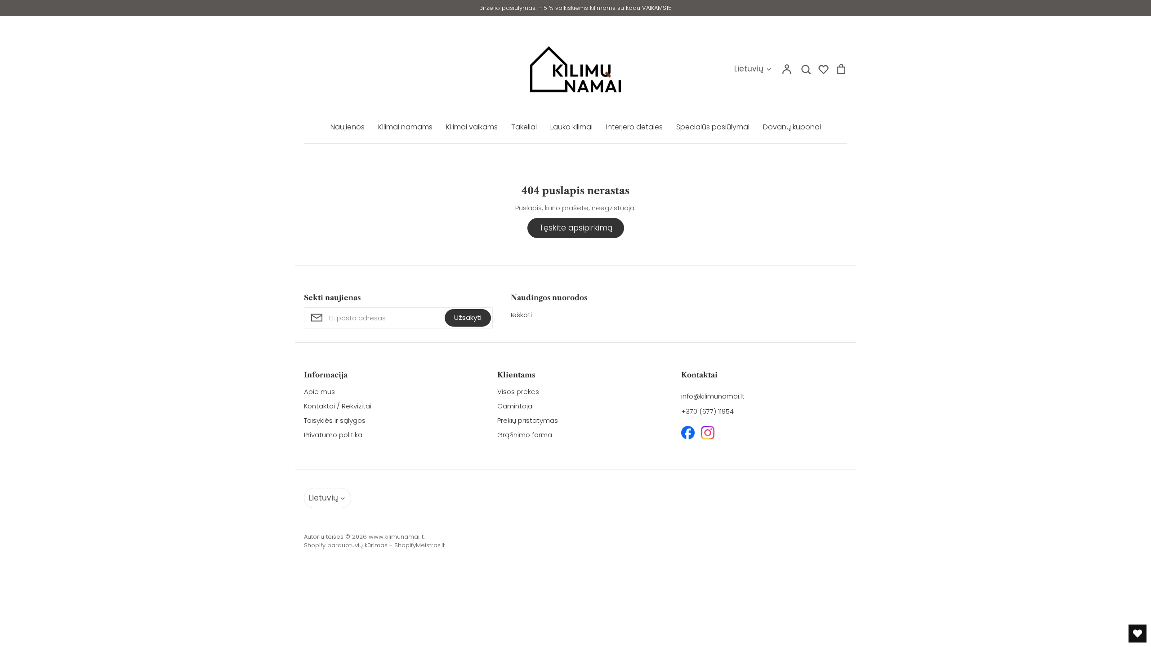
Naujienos (347, 127)
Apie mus (319, 391)
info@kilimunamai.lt (713, 396)
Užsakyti (468, 317)
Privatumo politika (333, 434)
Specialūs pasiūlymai (712, 127)
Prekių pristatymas (527, 420)
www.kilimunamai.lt (396, 536)
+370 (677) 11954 (707, 411)
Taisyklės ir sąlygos (335, 420)
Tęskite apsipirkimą (575, 227)
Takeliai (524, 127)
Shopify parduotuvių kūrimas (346, 545)
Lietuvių (748, 68)
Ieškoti (521, 314)
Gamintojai (515, 406)
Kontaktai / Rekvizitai (337, 406)
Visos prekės (518, 391)
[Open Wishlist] (1138, 634)
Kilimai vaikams (472, 127)
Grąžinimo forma (524, 434)
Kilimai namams (405, 127)
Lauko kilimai (571, 127)
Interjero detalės (634, 127)
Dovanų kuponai (792, 127)
